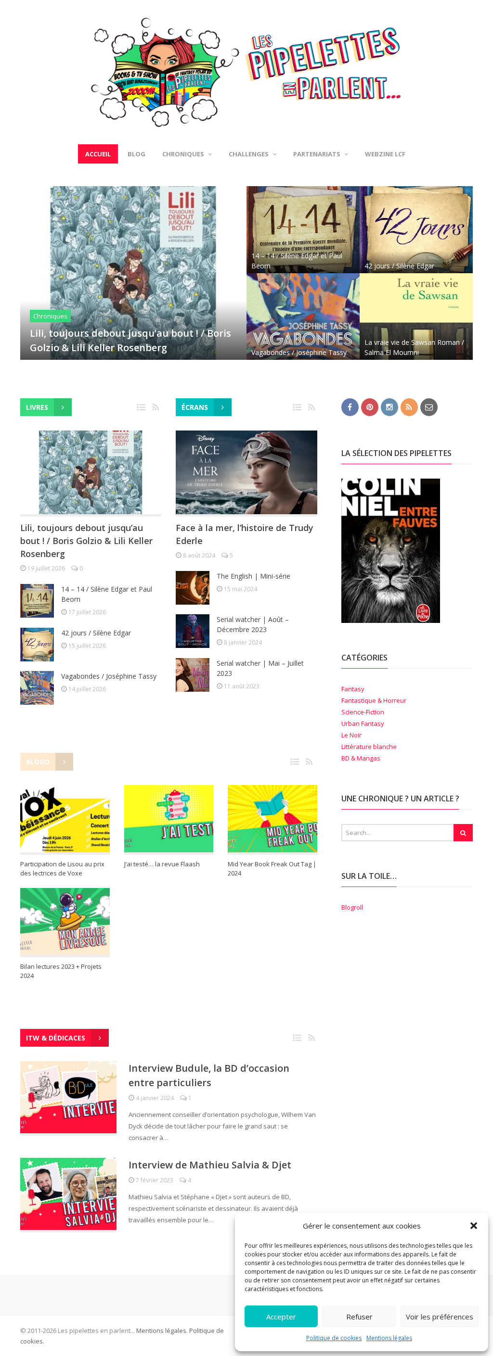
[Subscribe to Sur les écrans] (311, 408)
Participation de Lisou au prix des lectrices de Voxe (62, 869)
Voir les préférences (439, 1316)
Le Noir (351, 735)
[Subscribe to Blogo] (309, 762)
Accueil (98, 154)
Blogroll (352, 907)
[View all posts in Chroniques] (142, 408)
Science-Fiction (362, 712)
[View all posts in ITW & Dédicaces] (298, 1038)
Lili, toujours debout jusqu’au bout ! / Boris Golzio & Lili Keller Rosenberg (86, 540)
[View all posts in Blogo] (295, 762)
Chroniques (50, 316)
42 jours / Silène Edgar (399, 265)
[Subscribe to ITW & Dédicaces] (311, 1038)
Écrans (195, 407)
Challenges (249, 154)
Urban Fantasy (362, 723)
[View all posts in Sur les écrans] (298, 408)
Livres (37, 407)
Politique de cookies (334, 1338)
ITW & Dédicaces (55, 1037)
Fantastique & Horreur (373, 700)
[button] (474, 1225)
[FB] (350, 406)
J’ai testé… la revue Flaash (162, 864)
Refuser (359, 1316)
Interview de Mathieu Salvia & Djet (210, 1164)
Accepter (281, 1316)
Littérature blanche (369, 746)
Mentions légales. (162, 1330)
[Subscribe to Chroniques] (155, 408)
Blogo (38, 761)
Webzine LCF (385, 154)
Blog (136, 154)
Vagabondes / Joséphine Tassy (299, 352)
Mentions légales (389, 1338)
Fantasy (352, 688)
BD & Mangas (360, 758)
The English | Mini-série (253, 576)
